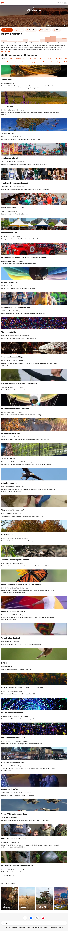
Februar (18, 58)
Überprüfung (45, 30)
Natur (16, 62)
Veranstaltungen (56, 62)
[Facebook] (31, 918)
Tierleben (9, 62)
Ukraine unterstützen (24, 927)
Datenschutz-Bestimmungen (40, 927)
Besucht (20, 30)
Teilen (58, 30)
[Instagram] (25, 918)
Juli (44, 58)
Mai (35, 58)
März (24, 58)
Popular (4, 58)
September (58, 58)
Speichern (8, 30)
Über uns (7, 927)
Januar (12, 58)
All (3, 62)
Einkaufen (46, 62)
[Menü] (63, 2)
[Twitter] (37, 918)
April (30, 58)
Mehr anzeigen (5, 51)
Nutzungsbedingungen (56, 927)
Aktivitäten (24, 62)
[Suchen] (58, 2)
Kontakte (14, 927)
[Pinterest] (43, 918)
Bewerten (32, 30)
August (50, 58)
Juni (40, 58)
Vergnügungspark (35, 62)
